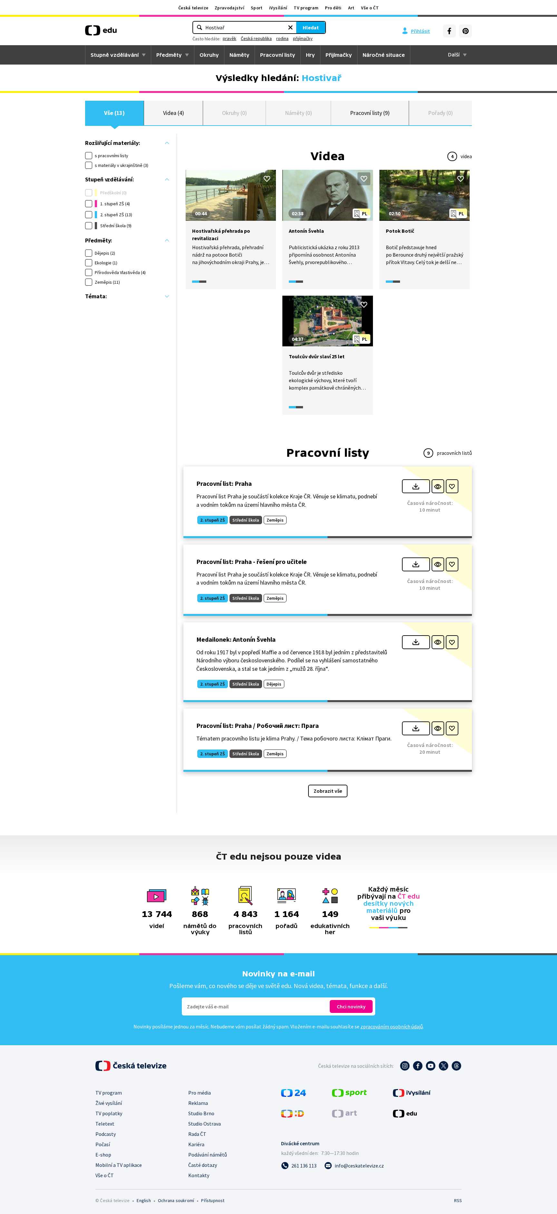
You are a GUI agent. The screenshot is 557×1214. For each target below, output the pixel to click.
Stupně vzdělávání (115, 55)
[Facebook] (449, 31)
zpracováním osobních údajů (391, 1026)
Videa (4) (173, 113)
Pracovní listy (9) (370, 113)
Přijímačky (339, 55)
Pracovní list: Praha (224, 483)
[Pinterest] (465, 31)
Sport (257, 8)
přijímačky (303, 38)
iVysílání (278, 8)
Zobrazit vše (328, 791)
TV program (306, 8)
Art (351, 8)
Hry (310, 55)
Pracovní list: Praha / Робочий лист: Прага (257, 725)
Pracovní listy (277, 55)
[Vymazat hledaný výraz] (290, 27)
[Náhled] (438, 486)
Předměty (169, 55)
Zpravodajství (229, 8)
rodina (282, 38)
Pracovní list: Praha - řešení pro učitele (251, 561)
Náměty (239, 55)
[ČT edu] (101, 32)
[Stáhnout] (416, 486)
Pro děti (333, 8)
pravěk (229, 38)
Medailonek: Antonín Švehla (236, 639)
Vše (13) (114, 113)
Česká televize (193, 8)
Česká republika (256, 38)
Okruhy (209, 55)
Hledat (311, 27)
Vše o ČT (370, 8)
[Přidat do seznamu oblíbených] (266, 178)
